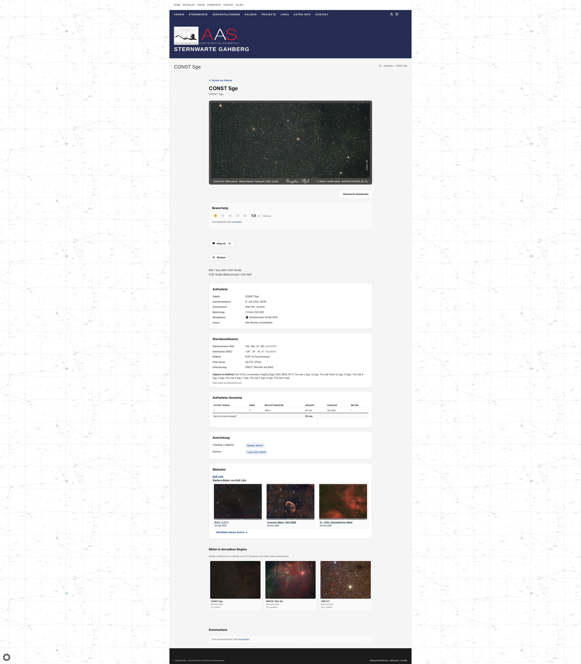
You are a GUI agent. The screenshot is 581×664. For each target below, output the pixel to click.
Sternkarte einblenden (356, 194)
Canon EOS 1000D (256, 452)
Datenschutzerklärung (379, 660)
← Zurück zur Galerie (220, 80)
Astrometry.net (234, 383)
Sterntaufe (214, 5)
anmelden (237, 222)
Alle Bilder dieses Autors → (232, 532)
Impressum (394, 660)
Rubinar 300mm (255, 445)
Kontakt (404, 660)
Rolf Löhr (218, 476)
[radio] (215, 216)
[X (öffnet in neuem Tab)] (391, 14)
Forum (201, 5)
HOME (177, 5)
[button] (6, 657)
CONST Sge (401, 66)
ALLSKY (240, 5)
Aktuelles (189, 5)
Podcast (228, 5)
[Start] (380, 66)
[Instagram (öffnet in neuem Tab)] (396, 14)
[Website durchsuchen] (404, 15)
